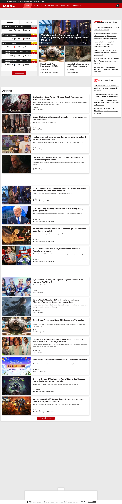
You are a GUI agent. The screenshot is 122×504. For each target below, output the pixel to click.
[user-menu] (117, 5)
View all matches (19, 73)
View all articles (45, 418)
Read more (92, 502)
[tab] (9, 22)
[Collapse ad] (61, 489)
